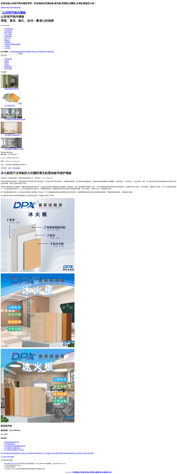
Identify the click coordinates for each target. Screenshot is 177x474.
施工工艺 (7, 38)
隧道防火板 (45, 51)
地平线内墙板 (8, 29)
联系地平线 (10, 7)
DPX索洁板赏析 (9, 105)
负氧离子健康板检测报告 (12, 44)
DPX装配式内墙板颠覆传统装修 (14, 119)
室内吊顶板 (8, 68)
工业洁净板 (8, 34)
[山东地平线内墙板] (13, 12)
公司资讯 (7, 48)
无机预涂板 (8, 30)
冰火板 (43, 187)
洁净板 (32, 51)
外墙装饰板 (8, 36)
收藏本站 (4, 7)
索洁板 (19, 51)
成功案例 (7, 42)
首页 (9, 168)
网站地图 (17, 7)
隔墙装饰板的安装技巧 (11, 89)
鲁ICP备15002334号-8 (11, 463)
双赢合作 (7, 40)
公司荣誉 (7, 46)
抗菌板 (28, 51)
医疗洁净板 (8, 32)
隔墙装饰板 (8, 66)
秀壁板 (23, 51)
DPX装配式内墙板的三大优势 (14, 149)
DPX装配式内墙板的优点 (12, 135)
